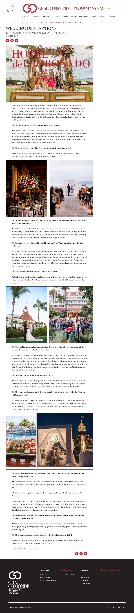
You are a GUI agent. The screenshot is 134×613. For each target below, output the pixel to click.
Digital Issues (85, 577)
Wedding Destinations (31, 28)
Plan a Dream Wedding (69, 575)
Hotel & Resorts (45, 577)
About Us (84, 575)
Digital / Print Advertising (48, 580)
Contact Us (84, 580)
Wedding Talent (45, 575)
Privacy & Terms (86, 583)
